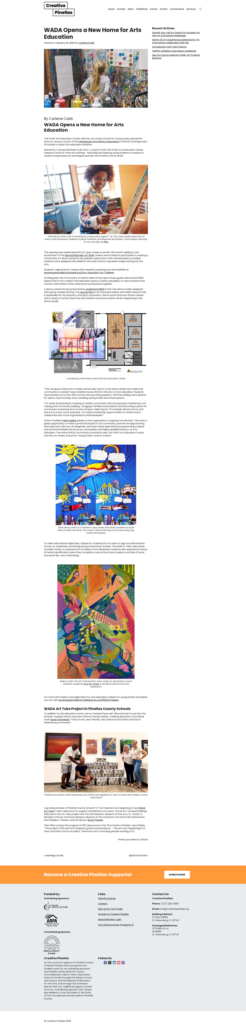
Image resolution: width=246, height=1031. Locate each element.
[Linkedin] (114, 962)
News (131, 9)
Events (153, 9)
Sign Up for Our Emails (110, 909)
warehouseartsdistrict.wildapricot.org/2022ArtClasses (88, 700)
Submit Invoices (107, 898)
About (111, 9)
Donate (121, 9)
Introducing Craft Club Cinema (169, 46)
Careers (103, 903)
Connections (177, 9)
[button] (199, 8)
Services (191, 9)
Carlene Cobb (86, 43)
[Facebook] (105, 962)
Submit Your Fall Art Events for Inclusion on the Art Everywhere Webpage (176, 34)
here (105, 241)
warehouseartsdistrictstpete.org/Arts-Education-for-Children (79, 272)
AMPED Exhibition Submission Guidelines (174, 51)
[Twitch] (123, 962)
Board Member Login (109, 919)
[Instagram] (109, 962)
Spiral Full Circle (138, 855)
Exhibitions (142, 9)
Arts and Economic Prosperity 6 (116, 924)
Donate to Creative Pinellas (113, 914)
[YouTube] (118, 962)
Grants (164, 9)
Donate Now (177, 874)
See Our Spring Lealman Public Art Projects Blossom (176, 56)
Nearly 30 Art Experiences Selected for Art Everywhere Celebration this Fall (176, 41)
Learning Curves (54, 855)
